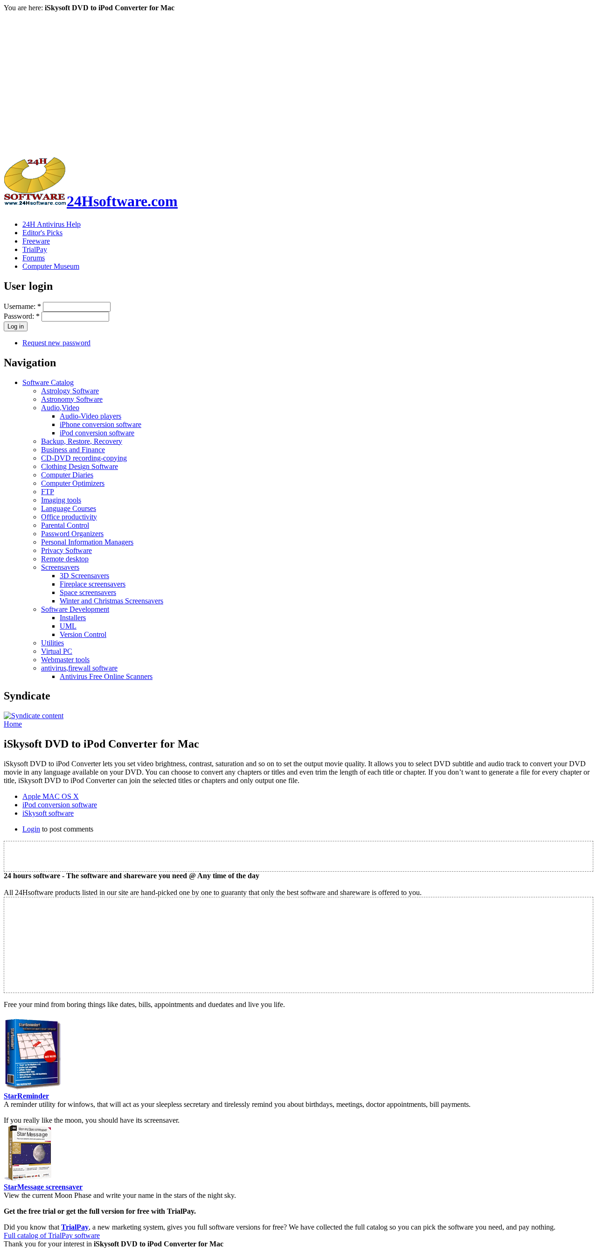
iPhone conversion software (100, 424)
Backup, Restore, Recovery (81, 441)
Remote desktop (65, 559)
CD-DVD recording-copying (84, 458)
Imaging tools (61, 500)
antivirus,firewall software (79, 668)
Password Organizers (72, 534)
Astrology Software (70, 391)
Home (13, 724)
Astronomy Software (72, 399)
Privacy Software (66, 550)
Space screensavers (88, 592)
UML (68, 626)
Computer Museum (50, 266)
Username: (22, 306)
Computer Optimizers (72, 483)
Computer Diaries (67, 475)
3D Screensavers (84, 576)
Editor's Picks (42, 233)
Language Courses (68, 508)
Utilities (52, 643)
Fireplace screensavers (92, 584)
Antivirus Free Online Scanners (106, 676)
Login (31, 829)
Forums (33, 258)
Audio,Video (60, 408)
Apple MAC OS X (50, 796)
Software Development (75, 609)
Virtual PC (56, 651)
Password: (22, 316)
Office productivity (69, 517)
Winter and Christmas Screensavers (111, 601)
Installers (73, 618)
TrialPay (34, 249)
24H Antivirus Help (51, 224)
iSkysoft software (48, 813)
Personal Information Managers (87, 542)
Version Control (83, 634)
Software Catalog (48, 382)
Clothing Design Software (79, 466)
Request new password (56, 343)
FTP (47, 492)
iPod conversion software (97, 433)
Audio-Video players (90, 416)
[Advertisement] (298, 82)
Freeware (36, 241)
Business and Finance (73, 450)
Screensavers (60, 567)
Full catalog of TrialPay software (52, 1235)
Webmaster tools (65, 660)
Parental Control (65, 525)
